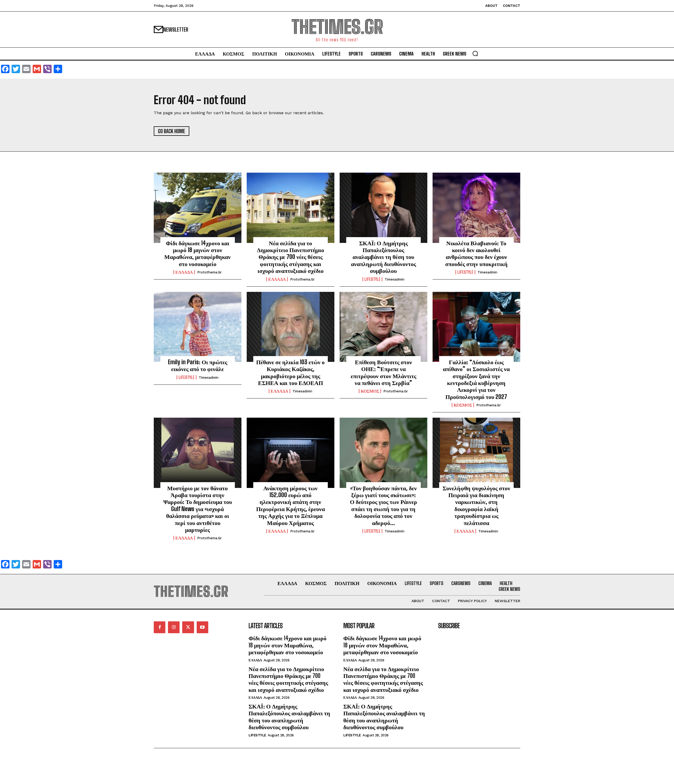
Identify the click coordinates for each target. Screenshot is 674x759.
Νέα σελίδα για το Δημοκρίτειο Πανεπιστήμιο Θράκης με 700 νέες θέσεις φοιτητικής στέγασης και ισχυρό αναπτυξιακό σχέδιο (290, 256)
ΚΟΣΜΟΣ (370, 391)
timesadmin (394, 279)
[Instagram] (174, 627)
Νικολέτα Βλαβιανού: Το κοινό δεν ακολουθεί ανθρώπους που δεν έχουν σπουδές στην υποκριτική (476, 253)
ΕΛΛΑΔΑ (184, 272)
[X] (188, 627)
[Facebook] (159, 627)
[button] (475, 53)
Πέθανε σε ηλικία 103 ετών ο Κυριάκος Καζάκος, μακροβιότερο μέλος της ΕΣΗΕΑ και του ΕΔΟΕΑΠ (290, 372)
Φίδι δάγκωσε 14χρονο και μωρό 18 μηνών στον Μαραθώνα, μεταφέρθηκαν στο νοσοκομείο (197, 253)
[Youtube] (202, 627)
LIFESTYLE (372, 279)
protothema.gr (209, 272)
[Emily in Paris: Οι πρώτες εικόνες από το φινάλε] (197, 327)
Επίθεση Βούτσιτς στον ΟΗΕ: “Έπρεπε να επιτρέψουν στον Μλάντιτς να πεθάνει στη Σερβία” (383, 372)
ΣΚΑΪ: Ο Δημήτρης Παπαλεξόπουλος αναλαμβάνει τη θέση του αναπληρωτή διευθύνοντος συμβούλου (383, 256)
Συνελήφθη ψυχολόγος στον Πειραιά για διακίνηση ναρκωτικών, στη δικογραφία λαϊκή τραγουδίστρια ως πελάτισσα (476, 505)
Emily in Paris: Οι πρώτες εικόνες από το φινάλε (197, 365)
